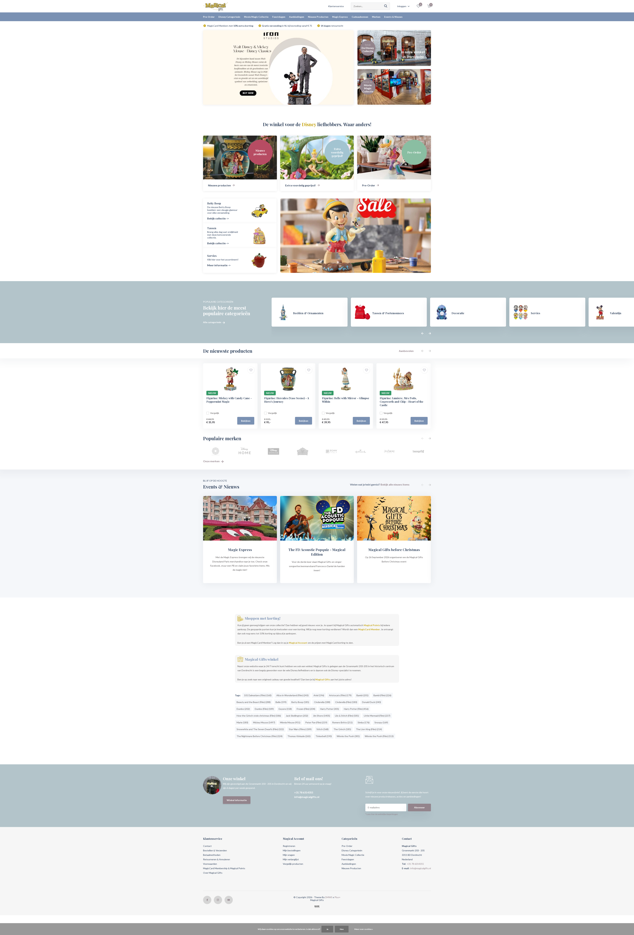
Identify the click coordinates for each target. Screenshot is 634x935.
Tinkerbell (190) (324, 736)
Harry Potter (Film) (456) (356, 708)
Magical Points (372, 625)
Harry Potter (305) (329, 708)
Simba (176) (364, 722)
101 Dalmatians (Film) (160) (257, 695)
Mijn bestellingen (291, 850)
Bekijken (245, 420)
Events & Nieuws (393, 16)
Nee (342, 929)
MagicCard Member (369, 629)
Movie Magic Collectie (256, 16)
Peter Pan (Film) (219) (316, 722)
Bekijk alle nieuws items (395, 484)
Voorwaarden (210, 863)
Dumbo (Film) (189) (264, 708)
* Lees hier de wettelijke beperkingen (381, 814)
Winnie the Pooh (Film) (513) (379, 736)
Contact (207, 846)
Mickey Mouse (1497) (264, 722)
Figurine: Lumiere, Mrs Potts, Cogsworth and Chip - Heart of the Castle (401, 401)
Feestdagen (278, 16)
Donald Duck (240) (371, 702)
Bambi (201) (362, 695)
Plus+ (337, 897)
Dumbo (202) (243, 708)
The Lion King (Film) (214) (369, 729)
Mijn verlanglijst (291, 859)
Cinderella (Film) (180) (346, 702)
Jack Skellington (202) (297, 715)
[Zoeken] (386, 6)
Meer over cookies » (363, 929)
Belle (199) (281, 702)
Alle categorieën (212, 322)
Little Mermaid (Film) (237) (377, 715)
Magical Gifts (322, 679)
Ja (327, 929)
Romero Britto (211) (342, 722)
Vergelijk (214, 413)
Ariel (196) (319, 695)
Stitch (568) (323, 729)
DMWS (328, 897)
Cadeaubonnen (360, 16)
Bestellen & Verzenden (215, 850)
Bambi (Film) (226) (382, 695)
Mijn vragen (289, 854)
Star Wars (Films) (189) (300, 729)
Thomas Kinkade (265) (299, 736)
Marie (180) (242, 722)
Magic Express (340, 16)
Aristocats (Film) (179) (340, 695)
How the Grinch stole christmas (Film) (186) (259, 715)
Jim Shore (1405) (321, 715)
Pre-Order (209, 16)
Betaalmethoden (211, 854)
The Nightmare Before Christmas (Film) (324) (259, 736)
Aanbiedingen (296, 16)
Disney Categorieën (229, 16)
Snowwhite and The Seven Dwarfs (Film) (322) (260, 729)
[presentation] (422, 333)
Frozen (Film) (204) (306, 708)
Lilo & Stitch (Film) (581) (347, 715)
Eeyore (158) (285, 708)
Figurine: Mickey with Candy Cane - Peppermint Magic (229, 399)
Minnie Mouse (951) (290, 722)
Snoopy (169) (381, 722)
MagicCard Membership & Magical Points (224, 868)
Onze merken (211, 461)
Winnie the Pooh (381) (348, 736)
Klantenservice (336, 6)
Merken (376, 16)
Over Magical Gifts (212, 872)
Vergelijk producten (293, 863)
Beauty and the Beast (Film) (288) (254, 702)
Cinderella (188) (322, 702)
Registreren (289, 846)
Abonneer (419, 807)
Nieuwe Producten (318, 16)
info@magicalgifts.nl (306, 796)
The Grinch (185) (342, 729)
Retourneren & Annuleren (216, 859)
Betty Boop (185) (300, 702)
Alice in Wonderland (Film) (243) (292, 695)
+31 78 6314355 (303, 792)
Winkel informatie (237, 800)
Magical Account (298, 642)
